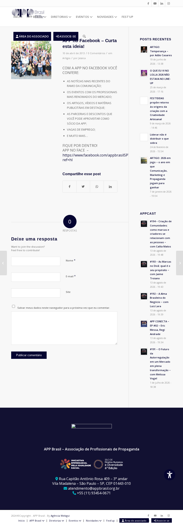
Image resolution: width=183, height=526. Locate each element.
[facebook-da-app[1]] (31, 59)
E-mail (71, 276)
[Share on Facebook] (69, 186)
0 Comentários (96, 53)
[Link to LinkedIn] (161, 3)
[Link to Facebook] (148, 3)
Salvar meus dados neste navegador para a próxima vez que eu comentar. (63, 307)
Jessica (82, 58)
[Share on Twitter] (83, 186)
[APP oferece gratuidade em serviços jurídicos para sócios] (3, 263)
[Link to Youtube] (155, 3)
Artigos (66, 58)
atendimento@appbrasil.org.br (94, 488)
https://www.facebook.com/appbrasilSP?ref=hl (96, 157)
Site (68, 292)
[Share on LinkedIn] (110, 186)
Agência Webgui (60, 515)
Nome (70, 260)
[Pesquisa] (84, 36)
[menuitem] (18, 17)
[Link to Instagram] (168, 3)
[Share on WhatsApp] (97, 186)
